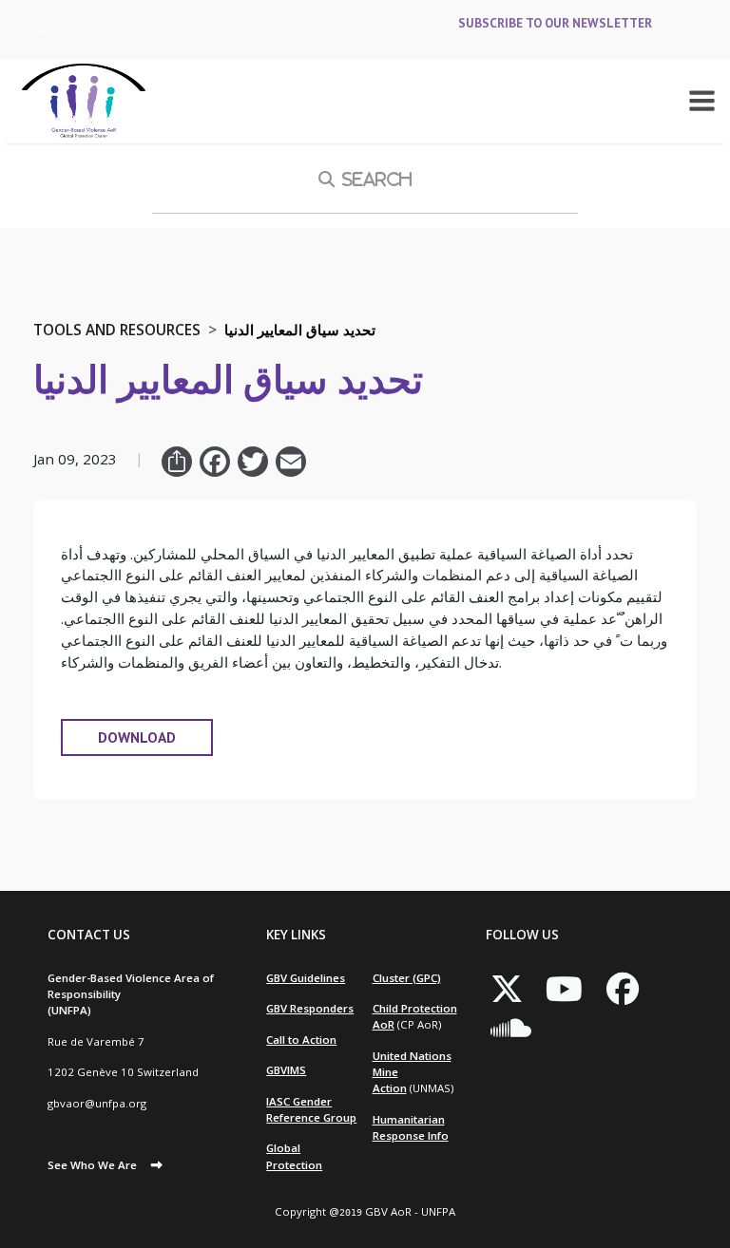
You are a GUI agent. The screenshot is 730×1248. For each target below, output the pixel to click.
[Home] (83, 101)
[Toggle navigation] (702, 101)
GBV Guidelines (305, 978)
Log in (50, 29)
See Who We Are (92, 1165)
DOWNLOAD (137, 737)
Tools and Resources (117, 329)
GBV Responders (310, 1008)
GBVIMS (286, 1070)
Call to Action (301, 1039)
